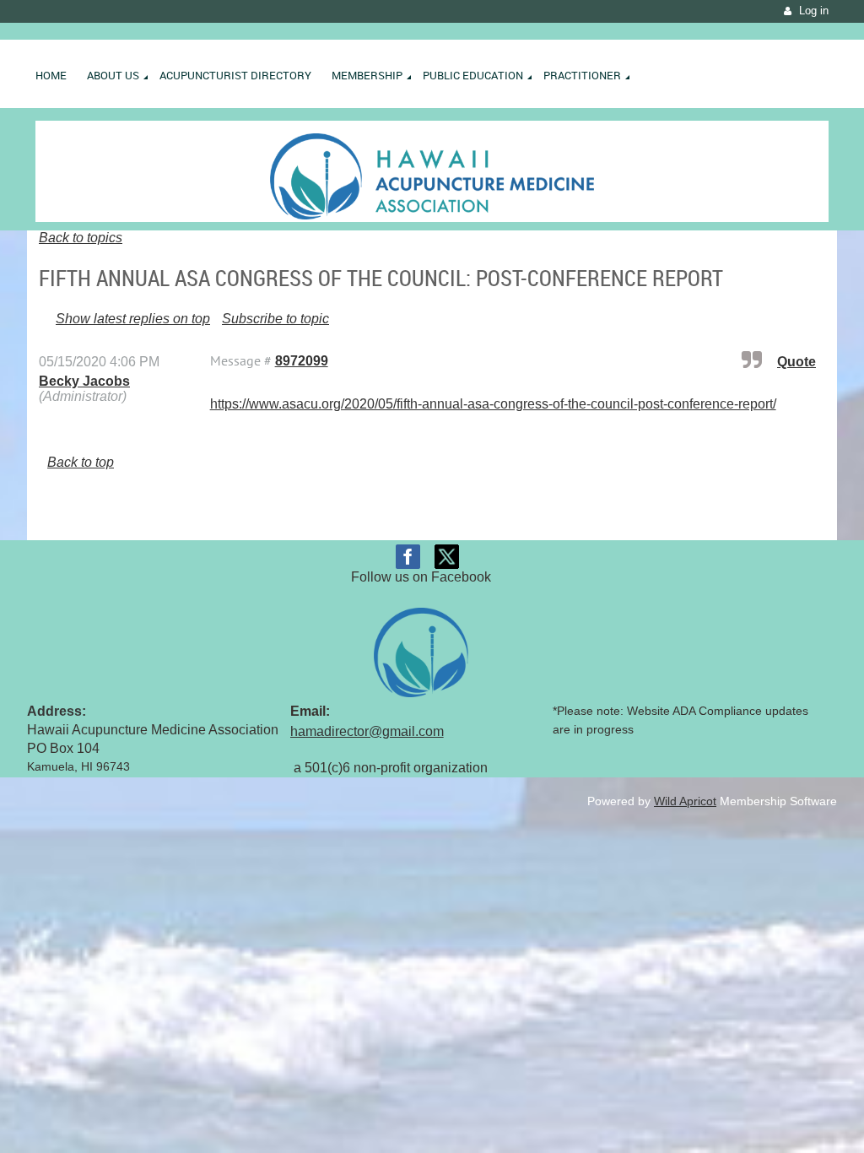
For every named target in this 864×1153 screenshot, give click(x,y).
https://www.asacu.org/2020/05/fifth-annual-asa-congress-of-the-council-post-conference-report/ (493, 404)
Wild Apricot (685, 801)
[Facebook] (408, 556)
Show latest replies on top (133, 318)
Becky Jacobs (84, 381)
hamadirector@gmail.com (367, 731)
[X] (447, 556)
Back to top (80, 462)
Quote (796, 362)
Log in (814, 10)
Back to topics (80, 237)
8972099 (301, 361)
